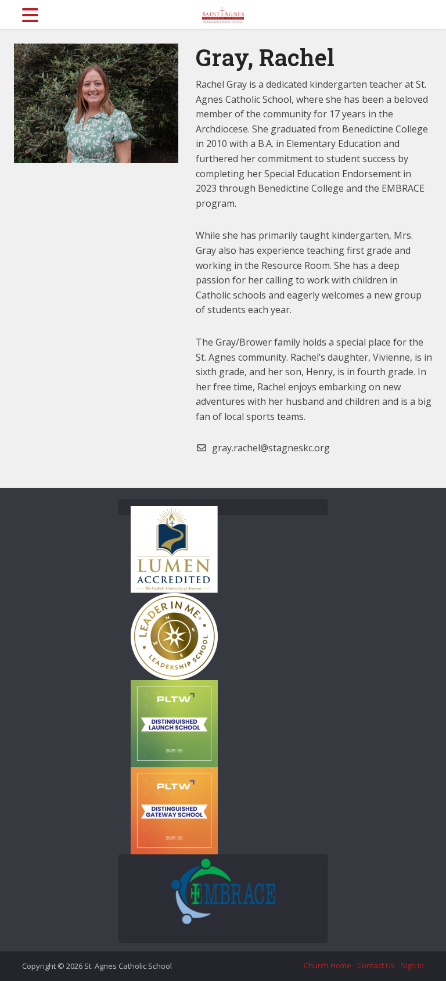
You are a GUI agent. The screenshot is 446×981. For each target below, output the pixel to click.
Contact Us (376, 965)
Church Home (327, 965)
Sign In (412, 965)
